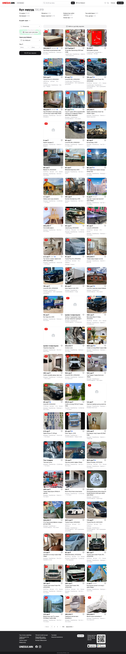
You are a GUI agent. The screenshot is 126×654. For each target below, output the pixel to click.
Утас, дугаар (90, 16)
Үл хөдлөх (24, 13)
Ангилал (21, 2)
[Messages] (108, 3)
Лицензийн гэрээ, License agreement (40, 638)
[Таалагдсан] (105, 3)
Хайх (73, 2)
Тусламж (54, 635)
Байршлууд (22, 642)
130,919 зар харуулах (30, 53)
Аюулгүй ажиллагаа (57, 637)
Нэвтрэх (113, 2)
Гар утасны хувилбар (25, 635)
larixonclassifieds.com (63, 652)
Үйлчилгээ (46, 13)
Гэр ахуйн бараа (91, 13)
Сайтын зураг (23, 640)
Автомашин (24, 16)
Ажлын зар (68, 17)
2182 (63, 626)
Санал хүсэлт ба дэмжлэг (24, 638)
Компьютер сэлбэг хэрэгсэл (68, 14)
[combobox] (30, 26)
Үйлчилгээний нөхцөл (41, 635)
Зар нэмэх (120, 2)
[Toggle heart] (61, 48)
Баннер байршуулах (41, 640)
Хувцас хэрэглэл (48, 16)
